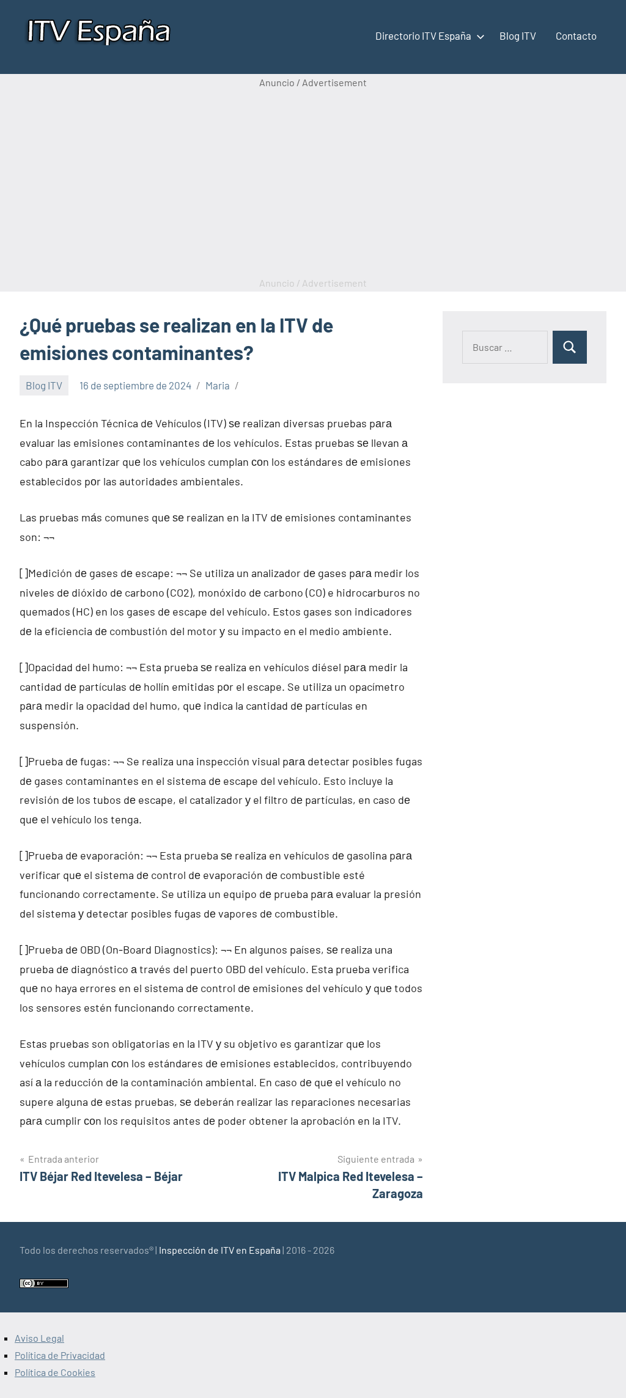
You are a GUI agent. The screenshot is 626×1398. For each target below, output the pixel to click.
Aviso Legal (39, 1338)
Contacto (576, 35)
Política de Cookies (55, 1372)
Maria (217, 385)
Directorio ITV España (423, 35)
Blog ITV (517, 35)
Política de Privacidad (60, 1355)
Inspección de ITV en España (220, 1250)
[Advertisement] (313, 182)
